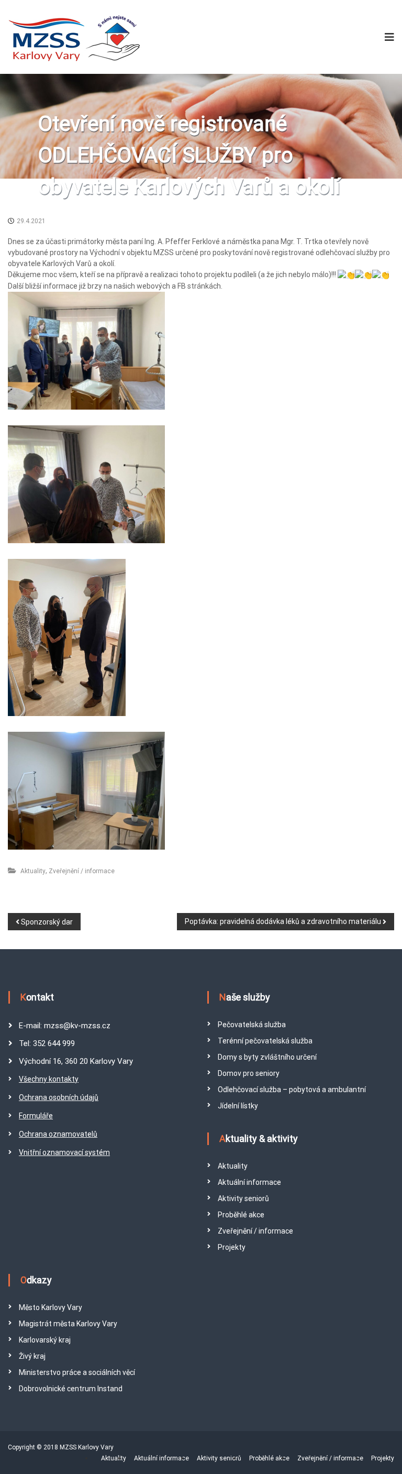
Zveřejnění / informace (82, 871)
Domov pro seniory (249, 1073)
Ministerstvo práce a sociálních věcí (77, 1372)
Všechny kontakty (49, 1079)
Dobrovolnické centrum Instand (70, 1388)
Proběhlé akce (241, 1215)
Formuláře (36, 1116)
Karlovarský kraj (45, 1340)
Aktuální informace (249, 1182)
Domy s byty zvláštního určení (267, 1057)
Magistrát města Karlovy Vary (68, 1323)
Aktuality (33, 871)
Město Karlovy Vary (50, 1307)
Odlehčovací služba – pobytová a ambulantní (292, 1089)
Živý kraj (32, 1356)
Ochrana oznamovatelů (58, 1134)
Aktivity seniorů (243, 1198)
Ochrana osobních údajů (58, 1097)
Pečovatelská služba (252, 1024)
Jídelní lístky (238, 1106)
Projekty (231, 1247)
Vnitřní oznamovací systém (64, 1152)
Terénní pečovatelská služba (265, 1041)
